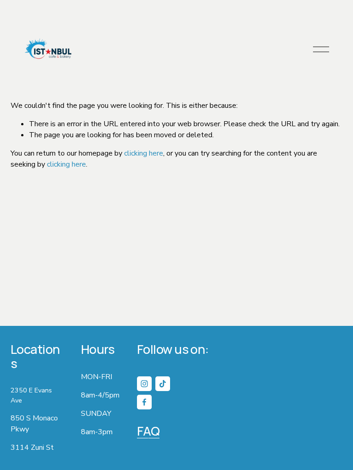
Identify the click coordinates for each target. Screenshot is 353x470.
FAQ (148, 431)
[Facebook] (144, 402)
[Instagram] (144, 383)
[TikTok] (162, 383)
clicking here (143, 153)
